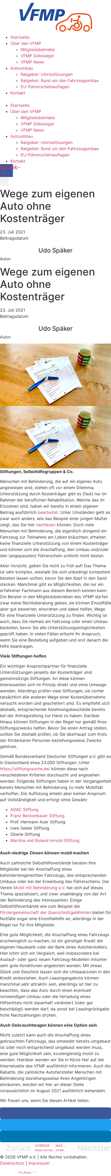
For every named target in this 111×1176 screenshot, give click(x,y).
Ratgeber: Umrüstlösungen (47, 74)
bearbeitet (48, 512)
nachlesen (46, 524)
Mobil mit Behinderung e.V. (40, 887)
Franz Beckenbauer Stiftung (37, 815)
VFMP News (32, 61)
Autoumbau (21, 68)
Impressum (39, 1163)
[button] (55, 99)
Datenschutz (12, 1163)
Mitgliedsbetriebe (38, 49)
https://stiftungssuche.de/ (25, 768)
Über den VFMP (25, 43)
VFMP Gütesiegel (37, 55)
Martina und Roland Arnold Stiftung (45, 840)
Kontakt (17, 92)
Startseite (19, 37)
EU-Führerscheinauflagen (45, 86)
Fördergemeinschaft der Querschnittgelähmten (46, 912)
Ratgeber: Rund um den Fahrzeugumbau (60, 80)
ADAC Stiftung (24, 809)
